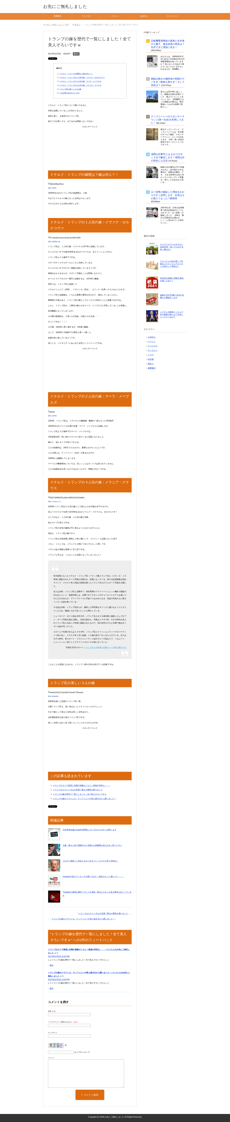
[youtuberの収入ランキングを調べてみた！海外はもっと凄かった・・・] (54, 881)
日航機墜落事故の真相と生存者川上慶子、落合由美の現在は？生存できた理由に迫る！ (167, 44)
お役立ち (144, 16)
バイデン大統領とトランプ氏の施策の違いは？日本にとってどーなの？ (171, 314)
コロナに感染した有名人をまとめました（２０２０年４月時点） (90, 861)
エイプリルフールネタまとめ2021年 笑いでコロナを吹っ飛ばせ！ (172, 246)
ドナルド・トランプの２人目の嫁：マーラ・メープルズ (80, 81)
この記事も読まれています (69, 93)
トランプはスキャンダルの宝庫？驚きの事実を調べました (78, 790)
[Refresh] (65, 1044)
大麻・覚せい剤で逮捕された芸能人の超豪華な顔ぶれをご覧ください (92, 845)
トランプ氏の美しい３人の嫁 (70, 89)
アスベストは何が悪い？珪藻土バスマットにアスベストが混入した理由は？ (171, 263)
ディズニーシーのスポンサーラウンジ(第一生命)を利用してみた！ (167, 119)
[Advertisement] (90, 145)
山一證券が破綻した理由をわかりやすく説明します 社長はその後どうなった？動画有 (167, 195)
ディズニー (153, 350)
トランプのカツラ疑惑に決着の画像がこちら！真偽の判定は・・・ (81, 785)
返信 (51, 965)
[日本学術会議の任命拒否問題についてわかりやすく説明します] (54, 834)
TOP (57, 25)
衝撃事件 (57, 16)
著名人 (76, 54)
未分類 (151, 359)
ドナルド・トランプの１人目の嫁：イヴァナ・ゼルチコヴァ (82, 77)
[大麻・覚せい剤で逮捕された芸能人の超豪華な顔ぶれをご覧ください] (54, 850)
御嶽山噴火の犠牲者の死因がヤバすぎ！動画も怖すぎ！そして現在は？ (167, 81)
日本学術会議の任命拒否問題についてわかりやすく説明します (89, 830)
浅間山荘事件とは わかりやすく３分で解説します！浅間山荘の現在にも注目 (167, 157)
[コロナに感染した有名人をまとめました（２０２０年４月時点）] (54, 865)
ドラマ (151, 355)
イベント (115, 16)
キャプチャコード (82, 1052)
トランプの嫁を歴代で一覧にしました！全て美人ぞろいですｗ (79, 794)
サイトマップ (172, 16)
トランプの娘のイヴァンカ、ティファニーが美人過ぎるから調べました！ (84, 799)
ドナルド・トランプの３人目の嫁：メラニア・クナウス (80, 85)
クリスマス (86, 16)
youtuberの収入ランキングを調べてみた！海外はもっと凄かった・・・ (93, 876)
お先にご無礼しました (65, 6)
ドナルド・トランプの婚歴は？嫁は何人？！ (76, 74)
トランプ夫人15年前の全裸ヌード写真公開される (105, 647)
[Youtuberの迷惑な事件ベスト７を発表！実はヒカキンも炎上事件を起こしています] (54, 897)
